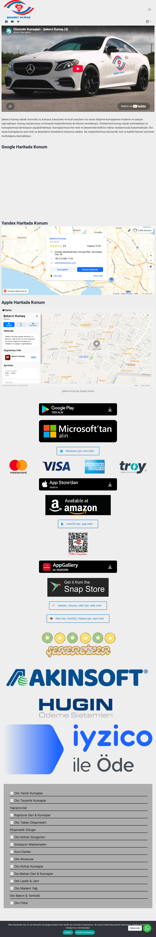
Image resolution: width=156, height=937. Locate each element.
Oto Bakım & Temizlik (25, 896)
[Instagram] (6, 21)
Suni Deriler (22, 852)
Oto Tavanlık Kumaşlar (30, 800)
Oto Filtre (21, 903)
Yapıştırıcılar (18, 808)
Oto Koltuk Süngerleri (29, 837)
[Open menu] (149, 9)
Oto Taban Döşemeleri (30, 822)
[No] (152, 928)
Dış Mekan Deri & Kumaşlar (33, 874)
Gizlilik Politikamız (84, 932)
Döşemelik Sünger (23, 830)
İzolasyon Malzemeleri (30, 844)
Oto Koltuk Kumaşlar (28, 866)
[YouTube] (12, 21)
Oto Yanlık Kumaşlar (28, 793)
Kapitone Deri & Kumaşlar (32, 815)
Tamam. (68, 932)
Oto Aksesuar (24, 859)
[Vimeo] (18, 21)
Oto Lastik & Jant (26, 881)
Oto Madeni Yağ (25, 888)
